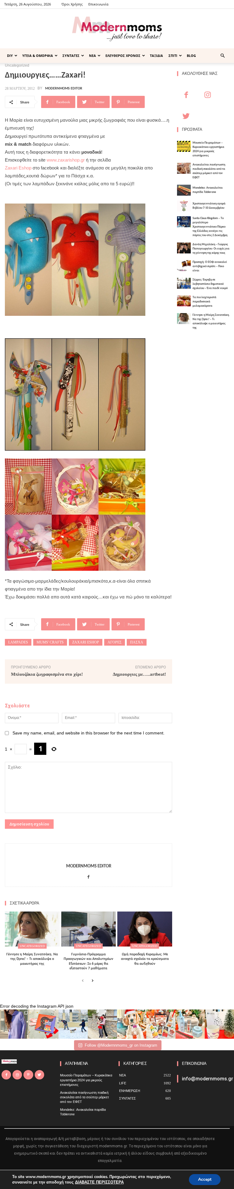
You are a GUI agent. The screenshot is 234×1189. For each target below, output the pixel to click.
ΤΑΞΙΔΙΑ (156, 55)
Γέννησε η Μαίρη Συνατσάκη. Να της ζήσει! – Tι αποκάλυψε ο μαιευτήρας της (32, 959)
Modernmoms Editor (63, 88)
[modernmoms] (117, 29)
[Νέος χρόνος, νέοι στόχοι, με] (102, 1024)
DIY (10, 55)
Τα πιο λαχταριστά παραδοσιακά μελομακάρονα (204, 302)
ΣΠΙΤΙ (172, 55)
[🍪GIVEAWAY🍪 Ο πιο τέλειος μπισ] (161, 1024)
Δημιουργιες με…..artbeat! (139, 674)
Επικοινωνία (98, 4)
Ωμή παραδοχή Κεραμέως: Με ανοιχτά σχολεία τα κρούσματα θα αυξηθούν (145, 959)
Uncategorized (32, 946)
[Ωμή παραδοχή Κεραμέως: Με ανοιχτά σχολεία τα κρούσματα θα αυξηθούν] (144, 929)
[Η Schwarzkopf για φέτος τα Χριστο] (190, 1024)
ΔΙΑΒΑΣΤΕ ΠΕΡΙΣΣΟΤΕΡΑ (99, 1182)
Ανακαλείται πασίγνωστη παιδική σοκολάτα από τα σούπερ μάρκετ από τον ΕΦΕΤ (84, 1097)
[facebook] (88, 876)
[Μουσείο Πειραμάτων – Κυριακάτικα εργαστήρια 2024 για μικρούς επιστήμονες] (184, 146)
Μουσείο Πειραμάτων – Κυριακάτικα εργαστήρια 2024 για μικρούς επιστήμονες (86, 1079)
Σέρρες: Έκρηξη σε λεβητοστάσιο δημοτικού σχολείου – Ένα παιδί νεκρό (210, 284)
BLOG (191, 55)
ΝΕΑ (92, 55)
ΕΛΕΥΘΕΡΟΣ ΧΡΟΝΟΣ (122, 55)
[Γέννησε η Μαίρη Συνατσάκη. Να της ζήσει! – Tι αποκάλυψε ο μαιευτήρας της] (32, 929)
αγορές (115, 642)
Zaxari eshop (85, 642)
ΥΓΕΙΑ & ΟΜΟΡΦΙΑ (37, 55)
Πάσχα (136, 642)
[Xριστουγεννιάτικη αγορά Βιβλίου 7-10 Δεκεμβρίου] (184, 205)
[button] (222, 56)
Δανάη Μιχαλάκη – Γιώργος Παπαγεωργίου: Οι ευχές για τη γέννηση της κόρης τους (211, 249)
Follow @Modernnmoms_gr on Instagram (121, 1045)
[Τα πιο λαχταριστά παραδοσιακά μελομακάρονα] (184, 300)
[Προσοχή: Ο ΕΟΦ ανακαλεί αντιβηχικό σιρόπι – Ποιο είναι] (184, 265)
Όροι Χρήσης (72, 4)
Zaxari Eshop (18, 167)
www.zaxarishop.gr (66, 159)
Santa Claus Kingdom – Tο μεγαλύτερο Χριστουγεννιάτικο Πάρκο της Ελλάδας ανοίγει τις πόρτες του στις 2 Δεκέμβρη (210, 227)
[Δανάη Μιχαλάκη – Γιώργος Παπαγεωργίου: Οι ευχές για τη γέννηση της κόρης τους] (184, 247)
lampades (18, 642)
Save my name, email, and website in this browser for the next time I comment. (88, 732)
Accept (204, 1179)
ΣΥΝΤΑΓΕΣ (71, 55)
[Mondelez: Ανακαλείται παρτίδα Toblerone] (184, 190)
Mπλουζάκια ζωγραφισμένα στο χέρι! (47, 674)
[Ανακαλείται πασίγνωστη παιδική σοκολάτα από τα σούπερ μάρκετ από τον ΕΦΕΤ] (184, 168)
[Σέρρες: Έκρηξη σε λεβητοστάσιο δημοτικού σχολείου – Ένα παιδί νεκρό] (184, 283)
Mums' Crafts (50, 642)
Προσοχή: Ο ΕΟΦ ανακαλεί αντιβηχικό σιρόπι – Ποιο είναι (210, 266)
